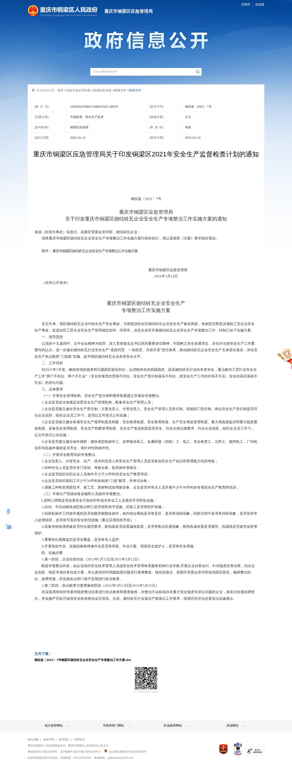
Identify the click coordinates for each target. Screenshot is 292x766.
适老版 (259, 4)
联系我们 (64, 739)
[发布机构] (41, 127)
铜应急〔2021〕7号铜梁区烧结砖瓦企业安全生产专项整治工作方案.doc (82, 660)
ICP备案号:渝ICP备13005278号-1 (80, 751)
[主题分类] (41, 117)
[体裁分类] (156, 117)
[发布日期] (156, 137)
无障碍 (245, 4)
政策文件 (120, 90)
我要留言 (79, 739)
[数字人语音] (8, 511)
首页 (60, 90)
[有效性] (156, 127)
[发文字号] (156, 106)
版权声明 (48, 739)
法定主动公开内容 (78, 90)
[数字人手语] (8, 526)
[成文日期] (41, 137)
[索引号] (41, 106)
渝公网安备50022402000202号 (127, 751)
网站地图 (33, 739)
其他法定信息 (102, 90)
